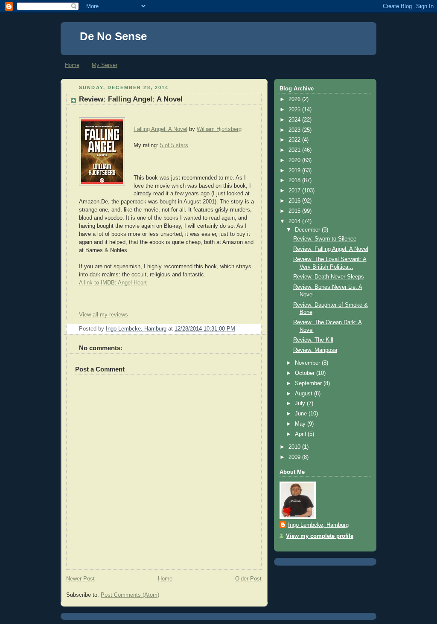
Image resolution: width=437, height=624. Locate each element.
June (302, 414)
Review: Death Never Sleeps (328, 277)
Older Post (248, 579)
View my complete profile (319, 536)
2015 (295, 211)
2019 (295, 171)
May (301, 424)
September (309, 383)
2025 (295, 110)
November (308, 363)
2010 (295, 447)
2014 (295, 221)
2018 (295, 180)
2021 (295, 150)
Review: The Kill (313, 340)
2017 (295, 191)
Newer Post (80, 579)
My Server (104, 65)
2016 (295, 201)
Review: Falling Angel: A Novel (330, 249)
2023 (295, 130)
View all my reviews (103, 315)
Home (72, 65)
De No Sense (113, 36)
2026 (295, 99)
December (308, 230)
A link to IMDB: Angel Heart (113, 283)
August (304, 394)
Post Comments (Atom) (130, 595)
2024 (295, 120)
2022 (295, 140)
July (301, 403)
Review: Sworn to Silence (324, 239)
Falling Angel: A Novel (160, 129)
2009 (295, 457)
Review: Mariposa (315, 350)
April (301, 434)
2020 (295, 160)
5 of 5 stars (174, 145)
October (305, 373)
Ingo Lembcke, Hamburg (318, 525)
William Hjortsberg (219, 129)
